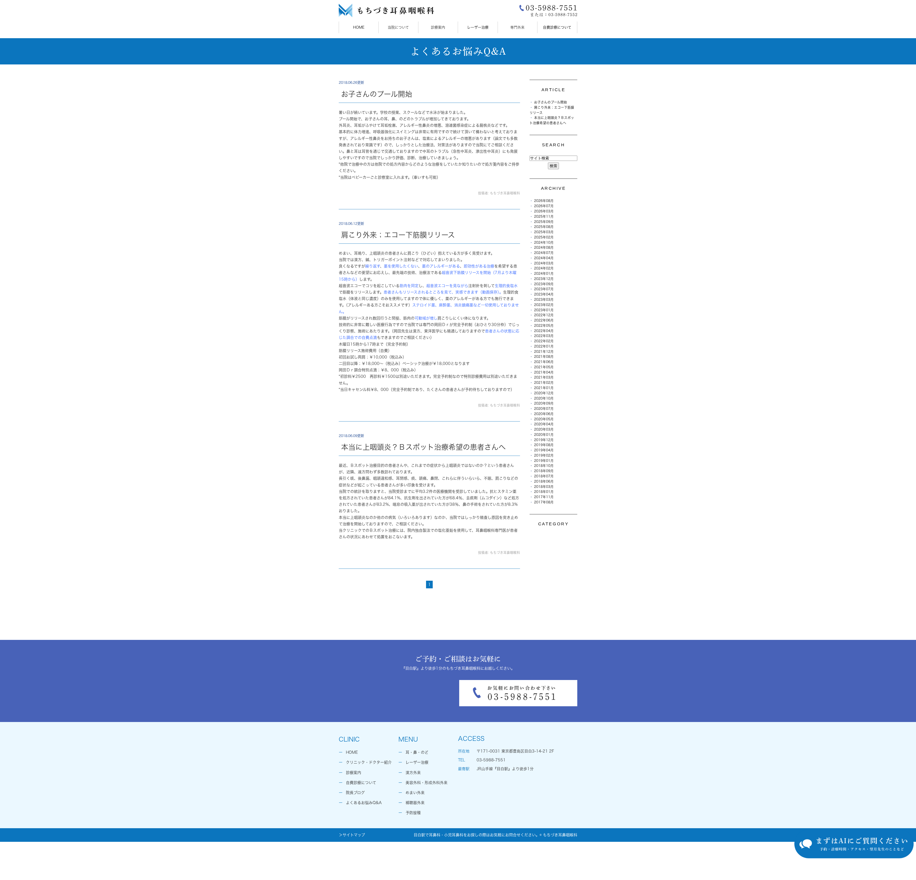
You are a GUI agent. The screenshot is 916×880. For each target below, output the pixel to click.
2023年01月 (544, 310)
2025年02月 (544, 237)
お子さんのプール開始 (376, 94)
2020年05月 (544, 419)
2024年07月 (544, 252)
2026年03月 (544, 211)
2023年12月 (544, 278)
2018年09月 (544, 471)
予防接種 (413, 813)
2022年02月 (544, 341)
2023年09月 (544, 284)
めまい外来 (415, 793)
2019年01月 (544, 460)
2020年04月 (544, 424)
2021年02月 (544, 382)
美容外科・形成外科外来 (427, 783)
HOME (358, 27)
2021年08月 (544, 356)
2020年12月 (544, 393)
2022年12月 (544, 315)
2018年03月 (544, 486)
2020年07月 (544, 408)
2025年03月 (544, 232)
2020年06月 (544, 414)
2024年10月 (544, 242)
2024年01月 (544, 273)
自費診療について (557, 27)
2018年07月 (544, 476)
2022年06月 (544, 320)
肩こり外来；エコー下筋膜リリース (398, 234)
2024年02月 (544, 268)
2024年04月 (544, 258)
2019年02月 (544, 455)
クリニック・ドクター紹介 (369, 762)
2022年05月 (544, 325)
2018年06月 (544, 481)
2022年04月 (544, 330)
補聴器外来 (415, 803)
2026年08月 (544, 200)
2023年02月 (544, 304)
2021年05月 (544, 367)
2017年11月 (544, 497)
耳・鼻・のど (417, 752)
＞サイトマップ (352, 835)
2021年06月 (544, 362)
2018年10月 (544, 465)
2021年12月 (544, 351)
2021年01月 (544, 388)
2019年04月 (544, 450)
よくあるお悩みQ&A (364, 803)
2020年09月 (544, 403)
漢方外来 (413, 773)
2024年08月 (544, 247)
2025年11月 (544, 216)
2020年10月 (544, 398)
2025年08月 (544, 226)
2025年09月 (544, 221)
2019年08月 (544, 445)
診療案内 (353, 773)
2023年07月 (544, 289)
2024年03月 (544, 263)
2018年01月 (544, 491)
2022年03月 (544, 335)
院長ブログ (355, 793)
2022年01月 (544, 346)
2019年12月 (544, 440)
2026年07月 (544, 206)
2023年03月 (544, 299)
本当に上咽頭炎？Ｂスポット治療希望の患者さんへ (423, 447)
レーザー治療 (478, 27)
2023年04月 (544, 294)
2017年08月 (544, 502)
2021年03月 (544, 377)
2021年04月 (544, 372)
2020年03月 (544, 429)
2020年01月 (544, 434)
